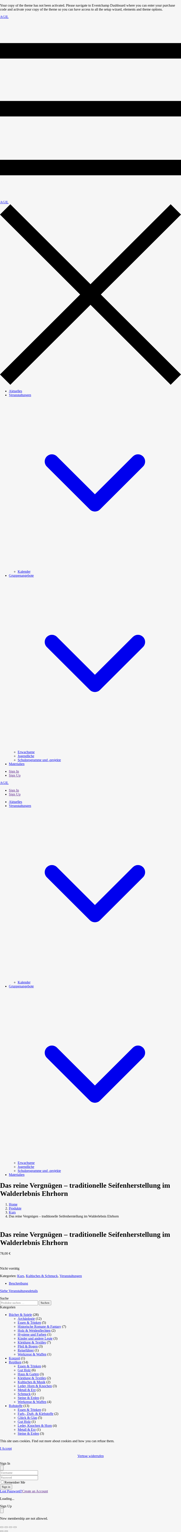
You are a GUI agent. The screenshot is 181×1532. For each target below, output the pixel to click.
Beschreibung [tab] (18, 1283)
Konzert (14, 1358)
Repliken (15, 1362)
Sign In (14, 771)
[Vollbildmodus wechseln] (6, 1527)
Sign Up (15, 775)
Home (13, 1204)
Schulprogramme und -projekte (39, 760)
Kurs (12, 1212)
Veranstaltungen (71, 1276)
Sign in (6, 1486)
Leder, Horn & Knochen (35, 1386)
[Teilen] (10, 1527)
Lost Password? (11, 1491)
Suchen (45, 1302)
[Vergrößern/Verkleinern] (2, 1527)
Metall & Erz (27, 1390)
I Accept (6, 1448)
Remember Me (14, 1482)
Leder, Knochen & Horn (35, 1425)
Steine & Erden (28, 1398)
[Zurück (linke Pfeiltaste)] (2, 1531)
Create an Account (35, 1491)
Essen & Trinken (29, 1322)
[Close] (2, 1468)
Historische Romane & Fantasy (39, 1326)
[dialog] (90, 1512)
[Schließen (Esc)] (15, 1527)
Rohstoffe (16, 1406)
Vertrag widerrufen (90, 1456)
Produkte (15, 1208)
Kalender (24, 571)
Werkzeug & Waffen (32, 1354)
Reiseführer (26, 1350)
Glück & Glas (27, 1418)
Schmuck (24, 1394)
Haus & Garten (28, 1374)
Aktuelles (15, 391)
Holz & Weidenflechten (34, 1330)
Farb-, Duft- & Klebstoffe (35, 1414)
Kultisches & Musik (31, 1382)
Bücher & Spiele (20, 1315)
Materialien (17, 764)
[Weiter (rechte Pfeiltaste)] (6, 1531)
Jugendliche (26, 756)
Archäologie (26, 1318)
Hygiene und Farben (32, 1334)
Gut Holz (24, 1370)
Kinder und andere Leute (35, 1338)
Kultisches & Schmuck (42, 1276)
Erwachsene (26, 752)
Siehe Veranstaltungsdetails (19, 1291)
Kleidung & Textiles (32, 1342)
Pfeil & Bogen (28, 1346)
